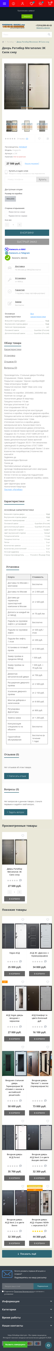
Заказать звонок (43, 28)
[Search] (49, 34)
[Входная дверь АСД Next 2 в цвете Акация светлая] (39, 1137)
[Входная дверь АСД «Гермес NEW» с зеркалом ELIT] (39, 1202)
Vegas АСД (14, 953)
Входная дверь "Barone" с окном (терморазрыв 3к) (39, 1083)
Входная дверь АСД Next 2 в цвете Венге (14, 1222)
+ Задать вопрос (16, 812)
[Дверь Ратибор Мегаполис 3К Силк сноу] (14, 852)
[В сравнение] (23, 840)
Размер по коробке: (13, 193)
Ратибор (10, 42)
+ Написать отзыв (16, 776)
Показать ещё (28, 1253)
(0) (27, 138)
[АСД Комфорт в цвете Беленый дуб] (39, 998)
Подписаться (42, 1286)
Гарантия (20, 290)
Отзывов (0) (10, 361)
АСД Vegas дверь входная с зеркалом (14, 1018)
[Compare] (47, 139)
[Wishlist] (39, 139)
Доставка (20, 266)
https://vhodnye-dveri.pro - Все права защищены (27, 1335)
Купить (42, 179)
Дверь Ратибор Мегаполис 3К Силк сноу (14, 871)
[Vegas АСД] (14, 936)
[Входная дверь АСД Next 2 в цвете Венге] (14, 1202)
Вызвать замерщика (15, 1344)
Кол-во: (8, 220)
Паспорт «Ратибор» (13, 489)
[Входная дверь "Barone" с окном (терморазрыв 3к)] (39, 1063)
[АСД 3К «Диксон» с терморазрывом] (39, 936)
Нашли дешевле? (32, 163)
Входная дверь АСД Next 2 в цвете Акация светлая (39, 1157)
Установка (20, 278)
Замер (18, 301)
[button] (22, 3)
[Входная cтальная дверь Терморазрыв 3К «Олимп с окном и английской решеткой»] (14, 1063)
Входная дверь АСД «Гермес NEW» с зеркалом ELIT (39, 1222)
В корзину (27, 232)
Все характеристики (38, 315)
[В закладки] (23, 835)
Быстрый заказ (27, 241)
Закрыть (27, 16)
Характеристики (12, 349)
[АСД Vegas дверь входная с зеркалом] (14, 998)
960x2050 (10, 198)
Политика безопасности (24, 1291)
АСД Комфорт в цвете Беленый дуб (39, 1018)
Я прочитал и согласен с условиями (24, 1292)
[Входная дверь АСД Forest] (14, 1137)
